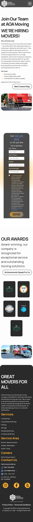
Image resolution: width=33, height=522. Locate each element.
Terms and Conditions (16, 208)
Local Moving (5, 419)
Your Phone (13, 155)
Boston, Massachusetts (9, 442)
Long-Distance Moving (8, 422)
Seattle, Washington (8, 446)
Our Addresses (9, 471)
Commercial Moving (7, 434)
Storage (4, 428)
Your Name (13, 148)
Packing (3, 425)
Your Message (14, 168)
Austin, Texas (5, 449)
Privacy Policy (7, 505)
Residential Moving (7, 431)
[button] (9, 289)
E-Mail (11, 162)
